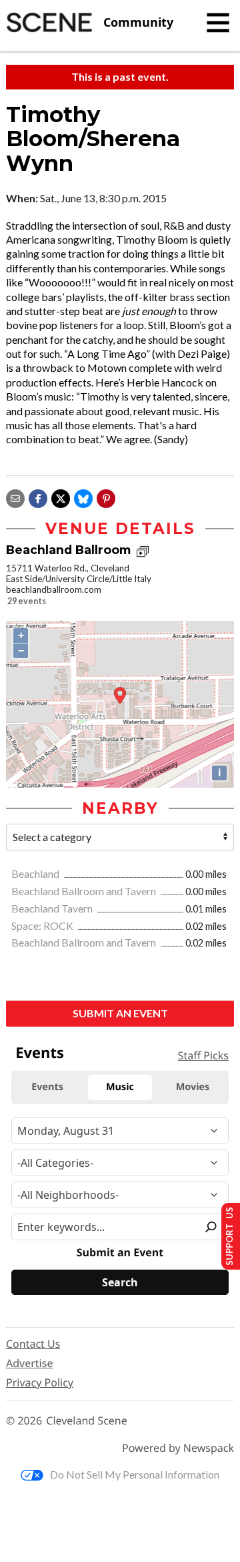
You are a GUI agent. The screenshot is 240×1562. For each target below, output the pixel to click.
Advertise (29, 1363)
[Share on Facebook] (38, 497)
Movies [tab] (192, 1087)
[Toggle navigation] (218, 22)
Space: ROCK (43, 925)
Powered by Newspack (178, 1448)
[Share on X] (60, 497)
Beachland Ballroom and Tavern (84, 890)
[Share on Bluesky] (83, 497)
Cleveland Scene (86, 1421)
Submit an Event (120, 1013)
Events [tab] (47, 1087)
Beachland (36, 873)
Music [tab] (120, 1087)
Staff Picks (203, 1055)
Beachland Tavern (53, 908)
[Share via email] (15, 497)
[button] (106, 497)
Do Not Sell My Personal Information (134, 1474)
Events (39, 1053)
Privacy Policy (39, 1382)
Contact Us (33, 1343)
